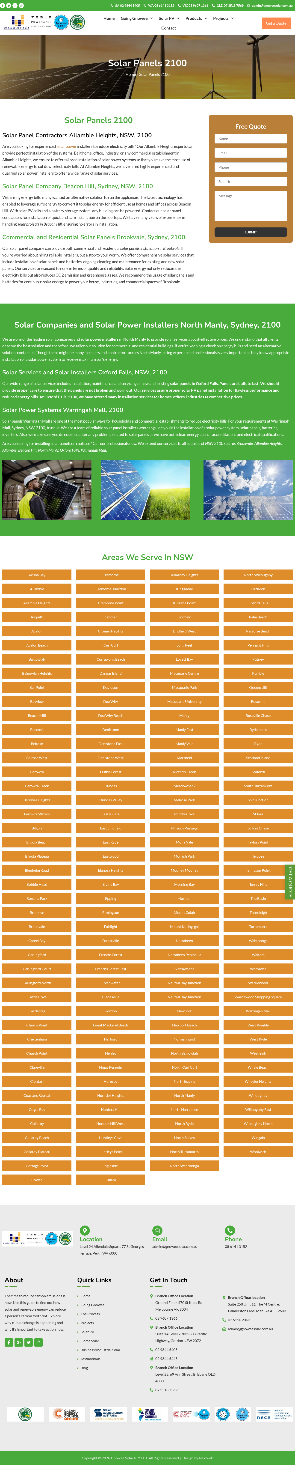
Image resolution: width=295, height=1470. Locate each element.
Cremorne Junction (110, 589)
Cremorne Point (111, 603)
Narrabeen (184, 940)
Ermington (110, 912)
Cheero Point (36, 1025)
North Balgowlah (184, 1053)
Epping (110, 898)
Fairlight (110, 926)
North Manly (184, 1095)
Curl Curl (110, 645)
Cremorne (111, 574)
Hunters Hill (110, 1109)
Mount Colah (184, 912)
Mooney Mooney (184, 870)
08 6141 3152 (236, 1246)
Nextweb (206, 1458)
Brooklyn (37, 912)
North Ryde (184, 1123)
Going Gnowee (134, 18)
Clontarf (37, 1081)
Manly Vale (184, 743)
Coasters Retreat (37, 1095)
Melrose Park (184, 800)
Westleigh (258, 1053)
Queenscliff (258, 687)
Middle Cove (184, 814)
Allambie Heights (36, 603)
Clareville (37, 1067)
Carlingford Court (37, 968)
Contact (168, 27)
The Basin (258, 898)
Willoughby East (258, 1109)
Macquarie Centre (184, 673)
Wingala (258, 1137)
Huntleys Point (111, 1151)
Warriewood (258, 983)
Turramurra (258, 926)
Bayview (37, 701)
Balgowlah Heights (37, 673)
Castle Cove (37, 997)
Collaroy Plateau (37, 1151)
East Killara (111, 814)
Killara (111, 1180)
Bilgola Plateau (37, 856)
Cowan (37, 1180)
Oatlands (258, 589)
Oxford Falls (258, 603)
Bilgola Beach (36, 842)
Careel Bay (36, 940)
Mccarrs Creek (184, 771)
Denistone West (111, 757)
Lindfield (184, 617)
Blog (84, 1368)
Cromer (111, 617)
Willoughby (258, 1095)
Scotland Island (258, 757)
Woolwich (258, 1151)
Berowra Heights (37, 800)
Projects (221, 18)
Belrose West (36, 757)
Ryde (258, 743)
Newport (184, 1011)
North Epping (184, 1081)
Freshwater (111, 983)
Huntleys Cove (110, 1137)
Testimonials (90, 1359)
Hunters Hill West (110, 1123)
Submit (251, 232)
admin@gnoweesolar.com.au (272, 5)
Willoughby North (258, 1123)
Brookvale (37, 926)
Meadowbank (184, 786)
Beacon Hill (37, 715)
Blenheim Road (37, 870)
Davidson (110, 687)
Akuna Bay (36, 574)
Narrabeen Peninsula (184, 954)
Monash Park (184, 856)
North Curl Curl (184, 1067)
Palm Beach (258, 617)
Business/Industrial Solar (100, 1350)
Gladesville (110, 997)
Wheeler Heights (258, 1081)
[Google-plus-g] (15, 5)
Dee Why (110, 701)
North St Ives (184, 1137)
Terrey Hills (258, 884)
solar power (67, 146)
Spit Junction (258, 800)
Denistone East (111, 743)
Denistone (110, 729)
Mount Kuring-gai (184, 926)
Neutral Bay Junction (184, 983)
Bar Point (37, 687)
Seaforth (258, 771)
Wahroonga (258, 940)
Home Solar (90, 1341)
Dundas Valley (110, 800)
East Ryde (110, 842)
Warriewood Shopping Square (258, 997)
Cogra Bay (37, 1109)
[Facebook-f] (2, 5)
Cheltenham (37, 1039)
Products (194, 18)
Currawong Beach (111, 659)
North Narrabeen (184, 1109)
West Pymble (258, 1025)
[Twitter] (8, 5)
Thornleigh (258, 912)
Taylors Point (258, 842)
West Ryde (258, 1039)
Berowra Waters (37, 814)
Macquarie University (184, 701)
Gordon (110, 1011)
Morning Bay (184, 884)
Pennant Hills (258, 645)
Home (109, 18)
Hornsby (111, 1081)
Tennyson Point (258, 870)
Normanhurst (184, 1039)
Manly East (184, 729)
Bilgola (37, 828)
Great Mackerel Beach (110, 1025)
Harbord (111, 1039)
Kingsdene (184, 589)
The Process (90, 1314)
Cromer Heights (110, 631)
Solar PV (166, 18)
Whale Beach (258, 1067)
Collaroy (37, 1123)
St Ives (258, 814)
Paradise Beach (258, 631)
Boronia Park (37, 898)
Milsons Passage (184, 828)
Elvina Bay (111, 884)
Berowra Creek (37, 786)
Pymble (258, 673)
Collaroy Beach (37, 1137)
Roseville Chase (258, 715)
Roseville (258, 701)
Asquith (37, 617)
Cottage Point (37, 1165)
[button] (137, 18)
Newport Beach (184, 1025)
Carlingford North (37, 983)
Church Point (36, 1053)
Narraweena (184, 968)
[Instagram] (21, 5)
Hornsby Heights (110, 1095)
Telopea (258, 856)
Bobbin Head (37, 884)
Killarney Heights (184, 574)
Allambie (37, 589)
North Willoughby (258, 574)
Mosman (184, 898)
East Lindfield (110, 828)
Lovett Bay (184, 659)
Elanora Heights (110, 870)
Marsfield (184, 757)
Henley (110, 1053)
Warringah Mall (258, 1011)
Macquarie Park (184, 687)
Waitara (258, 954)
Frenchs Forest (110, 954)
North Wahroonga (184, 1165)
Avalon (36, 631)
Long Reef (184, 645)
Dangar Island (111, 673)
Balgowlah (37, 659)
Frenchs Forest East (110, 968)
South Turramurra (258, 786)
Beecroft (37, 729)
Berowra (37, 771)
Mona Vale (184, 842)
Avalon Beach (37, 645)
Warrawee (258, 968)
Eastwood (111, 856)
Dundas (110, 786)
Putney (258, 659)
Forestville (110, 940)
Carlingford (37, 954)
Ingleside (110, 1165)
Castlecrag (37, 1011)
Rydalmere (258, 729)
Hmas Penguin (110, 1067)
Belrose (37, 743)
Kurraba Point (184, 603)
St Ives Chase (258, 828)
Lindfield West (184, 631)
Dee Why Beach (110, 715)
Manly (184, 715)
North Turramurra (184, 1151)
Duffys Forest (110, 771)
